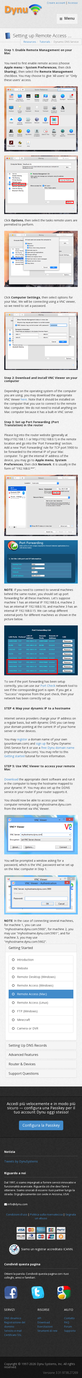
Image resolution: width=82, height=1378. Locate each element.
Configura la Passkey (41, 1125)
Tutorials (45, 42)
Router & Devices (22, 1064)
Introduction (24, 960)
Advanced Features (23, 1054)
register (22, 739)
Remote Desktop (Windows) (35, 977)
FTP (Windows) (26, 1011)
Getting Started (21, 947)
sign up (41, 743)
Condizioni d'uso (16, 1214)
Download (11, 779)
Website (21, 968)
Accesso (73, 3)
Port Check (48, 686)
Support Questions (24, 1073)
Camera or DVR (26, 1028)
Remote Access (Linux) (31, 1003)
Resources (30, 42)
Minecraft (22, 1020)
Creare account (56, 3)
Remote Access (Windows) (34, 985)
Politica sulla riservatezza (46, 1214)
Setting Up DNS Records (28, 1045)
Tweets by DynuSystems (21, 1161)
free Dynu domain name (57, 748)
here (24, 399)
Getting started (14, 756)
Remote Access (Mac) (31, 994)
